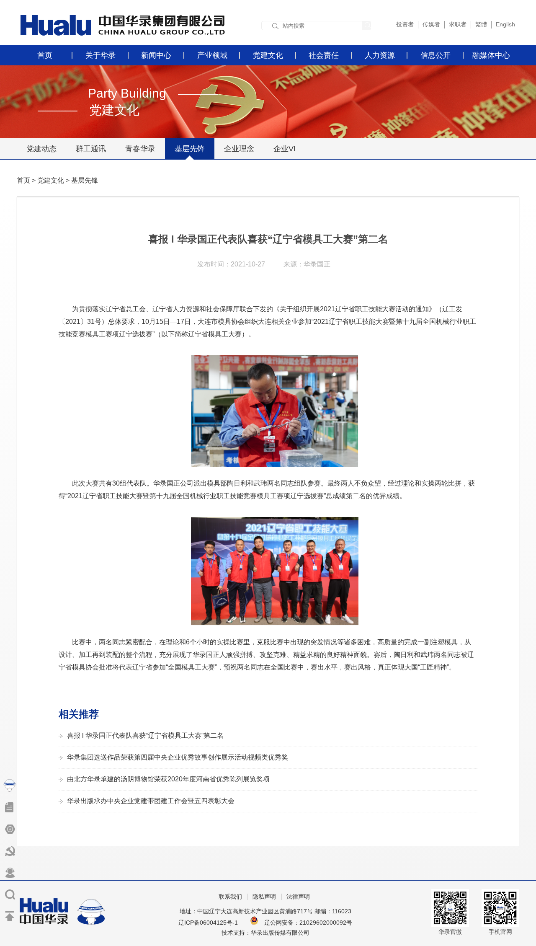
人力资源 (380, 55)
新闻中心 (156, 55)
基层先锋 (190, 149)
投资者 (405, 24)
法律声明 (298, 897)
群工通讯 (91, 149)
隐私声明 (264, 897)
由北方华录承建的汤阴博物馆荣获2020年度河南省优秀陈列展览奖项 (168, 779)
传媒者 (431, 24)
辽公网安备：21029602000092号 (308, 922)
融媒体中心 (491, 55)
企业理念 (239, 149)
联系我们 (230, 897)
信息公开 (435, 55)
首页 (44, 55)
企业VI (284, 149)
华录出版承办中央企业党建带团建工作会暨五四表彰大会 (150, 800)
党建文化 (268, 55)
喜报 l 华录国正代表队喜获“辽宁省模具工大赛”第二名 (145, 735)
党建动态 (41, 149)
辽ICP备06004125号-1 (208, 922)
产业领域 (212, 55)
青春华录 (140, 149)
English (505, 24)
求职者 (457, 24)
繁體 (481, 24)
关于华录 (100, 55)
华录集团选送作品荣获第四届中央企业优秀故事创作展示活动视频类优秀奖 (177, 757)
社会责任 (324, 55)
